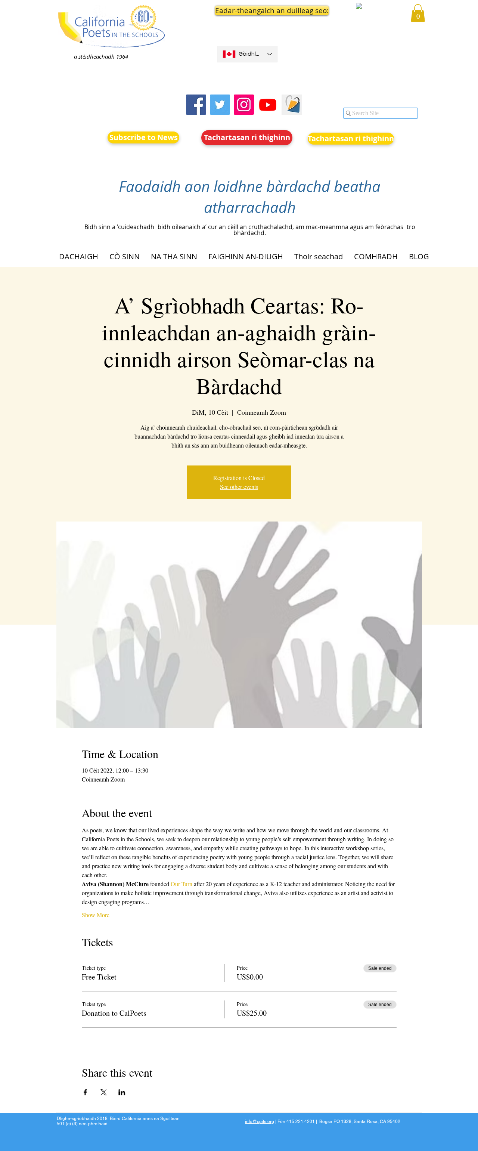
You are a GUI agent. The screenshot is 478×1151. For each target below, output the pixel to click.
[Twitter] (220, 105)
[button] (247, 10)
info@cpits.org (259, 1121)
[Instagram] (244, 105)
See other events (239, 487)
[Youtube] (268, 105)
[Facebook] (196, 105)
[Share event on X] (103, 1092)
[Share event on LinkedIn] (121, 1092)
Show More (95, 915)
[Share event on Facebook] (85, 1092)
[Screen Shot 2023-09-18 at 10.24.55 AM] (292, 105)
